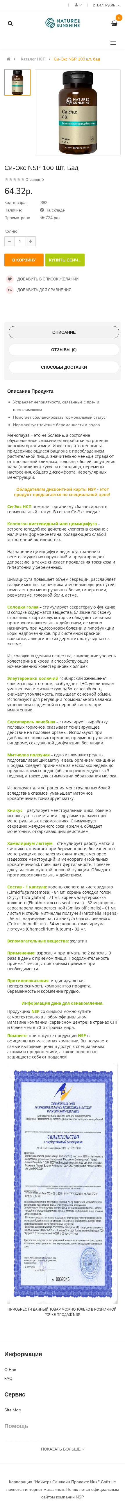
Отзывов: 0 (35, 179)
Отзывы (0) (64, 349)
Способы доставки (64, 367)
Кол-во (10, 231)
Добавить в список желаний (47, 279)
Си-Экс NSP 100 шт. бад (77, 59)
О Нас (10, 1369)
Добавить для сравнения (44, 289)
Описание (64, 332)
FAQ (8, 1378)
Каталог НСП (33, 59)
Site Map (12, 1410)
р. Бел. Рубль (105, 5)
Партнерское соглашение (28, 1441)
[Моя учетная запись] (78, 4)
